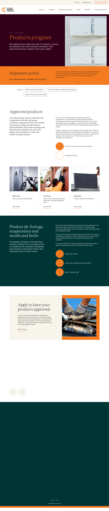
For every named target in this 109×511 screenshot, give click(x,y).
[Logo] (54, 420)
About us (11, 444)
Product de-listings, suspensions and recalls (62, 89)
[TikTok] (61, 427)
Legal (52, 500)
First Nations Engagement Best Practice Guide (29, 452)
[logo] (7, 9)
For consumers (43, 446)
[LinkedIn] (52, 427)
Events (78, 9)
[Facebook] (47, 427)
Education (87, 9)
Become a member (100, 2)
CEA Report (27, 439)
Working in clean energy (65, 9)
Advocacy (41, 9)
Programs (51, 9)
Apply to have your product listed (35, 94)
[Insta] (50, 427)
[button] (23, 392)
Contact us (12, 440)
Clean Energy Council (53, 503)
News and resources (100, 9)
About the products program (34, 89)
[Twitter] (55, 427)
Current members (14, 447)
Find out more (22, 329)
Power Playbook (29, 442)
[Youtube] (58, 427)
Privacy (56, 500)
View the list (16, 206)
